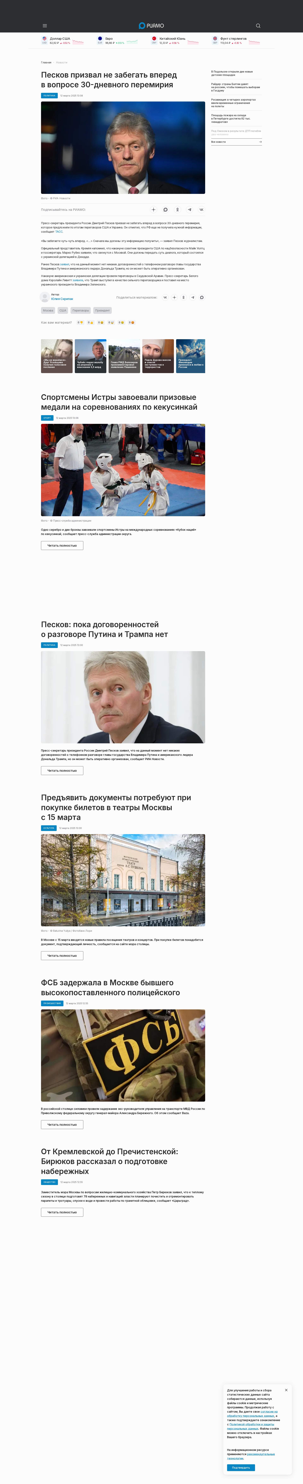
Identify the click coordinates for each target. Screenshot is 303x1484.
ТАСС (59, 231)
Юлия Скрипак (62, 299)
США (62, 310)
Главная (46, 62)
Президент (102, 310)
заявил (64, 264)
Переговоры (80, 310)
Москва (48, 310)
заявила (78, 280)
